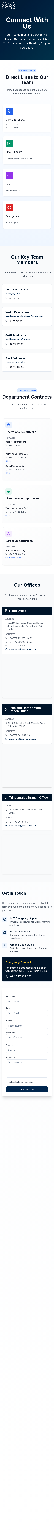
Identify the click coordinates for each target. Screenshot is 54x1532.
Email (8, 1008)
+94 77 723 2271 (16, 298)
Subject (9, 1045)
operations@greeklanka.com (19, 158)
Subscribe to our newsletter (21, 1082)
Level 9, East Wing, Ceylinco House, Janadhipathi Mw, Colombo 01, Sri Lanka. (25, 626)
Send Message (27, 1089)
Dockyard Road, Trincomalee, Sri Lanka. (25, 811)
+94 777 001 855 (20, 735)
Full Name (10, 996)
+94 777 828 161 (16, 344)
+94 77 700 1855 (13, 128)
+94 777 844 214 (16, 367)
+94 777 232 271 (13, 124)
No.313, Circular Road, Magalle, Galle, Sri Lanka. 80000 (27, 725)
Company (10, 1032)
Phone (9, 1021)
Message (10, 1057)
